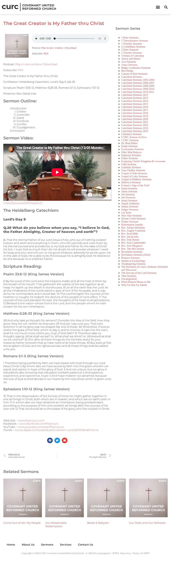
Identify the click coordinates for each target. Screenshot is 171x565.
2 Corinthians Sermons (133, 46)
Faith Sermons (128, 164)
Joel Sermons (128, 197)
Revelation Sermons (131, 251)
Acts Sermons (128, 61)
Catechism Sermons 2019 (134, 116)
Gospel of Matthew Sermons (136, 179)
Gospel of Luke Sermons (134, 176)
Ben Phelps (127, 70)
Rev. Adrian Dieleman (133, 227)
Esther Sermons (129, 158)
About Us (28, 544)
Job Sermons (128, 194)
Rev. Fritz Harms (130, 239)
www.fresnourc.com (31, 420)
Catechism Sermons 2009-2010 (137, 88)
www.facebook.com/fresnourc (39, 423)
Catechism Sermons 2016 (134, 107)
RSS (46, 53)
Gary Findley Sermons (133, 170)
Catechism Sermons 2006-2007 (137, 82)
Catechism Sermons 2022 (134, 125)
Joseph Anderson (130, 203)
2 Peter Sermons (129, 49)
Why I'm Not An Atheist (134, 285)
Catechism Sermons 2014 (134, 101)
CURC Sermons (130, 140)
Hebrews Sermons (131, 182)
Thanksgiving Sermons (133, 263)
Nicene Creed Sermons (133, 218)
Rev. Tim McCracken (132, 248)
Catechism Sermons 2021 (134, 122)
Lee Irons (126, 212)
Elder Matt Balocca (131, 152)
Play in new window (52, 47)
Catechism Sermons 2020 (134, 119)
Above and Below (131, 58)
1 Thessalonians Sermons (134, 40)
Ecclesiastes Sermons (132, 149)
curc (10, 6)
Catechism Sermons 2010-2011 (137, 91)
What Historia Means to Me (135, 281)
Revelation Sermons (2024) (135, 254)
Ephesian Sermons (131, 155)
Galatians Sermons (131, 167)
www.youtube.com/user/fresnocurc (41, 426)
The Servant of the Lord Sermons (138, 272)
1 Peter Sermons (129, 37)
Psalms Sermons (129, 221)
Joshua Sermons (129, 206)
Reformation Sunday (132, 224)
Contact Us (85, 544)
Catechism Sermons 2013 (134, 98)
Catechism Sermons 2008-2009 (137, 85)
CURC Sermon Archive (134, 137)
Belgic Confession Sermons (135, 67)
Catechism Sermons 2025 (134, 131)
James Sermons (129, 191)
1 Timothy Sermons (131, 43)
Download (70, 47)
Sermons (47, 544)
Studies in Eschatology (133, 260)
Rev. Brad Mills (129, 233)
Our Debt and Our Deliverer (147, 522)
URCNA (92, 553)
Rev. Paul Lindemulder (133, 242)
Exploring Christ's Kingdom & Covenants (143, 161)
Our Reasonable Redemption (56, 524)
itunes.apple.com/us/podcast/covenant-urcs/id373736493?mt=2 (56, 430)
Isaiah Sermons (129, 188)
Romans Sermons (130, 257)
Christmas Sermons (131, 134)
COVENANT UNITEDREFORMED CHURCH (39, 7)
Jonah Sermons (129, 200)
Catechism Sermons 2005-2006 (137, 79)
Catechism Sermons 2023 (134, 128)
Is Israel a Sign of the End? (135, 185)
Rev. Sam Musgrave (132, 245)
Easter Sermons (129, 146)
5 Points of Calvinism (132, 55)
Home (11, 544)
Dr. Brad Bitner (129, 143)
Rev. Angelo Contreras (133, 230)
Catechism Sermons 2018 (134, 113)
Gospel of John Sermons (134, 173)
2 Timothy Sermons (131, 52)
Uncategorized (129, 278)
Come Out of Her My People (22, 522)
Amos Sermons (129, 64)
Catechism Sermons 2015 (134, 104)
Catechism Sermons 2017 (134, 110)
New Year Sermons (131, 215)
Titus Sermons (128, 275)
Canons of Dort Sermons (134, 73)
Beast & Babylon (98, 522)
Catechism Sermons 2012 (134, 94)
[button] (158, 7)
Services (65, 544)
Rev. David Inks (129, 236)
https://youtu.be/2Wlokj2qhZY (23, 203)
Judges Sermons (129, 209)
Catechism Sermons (131, 76)
